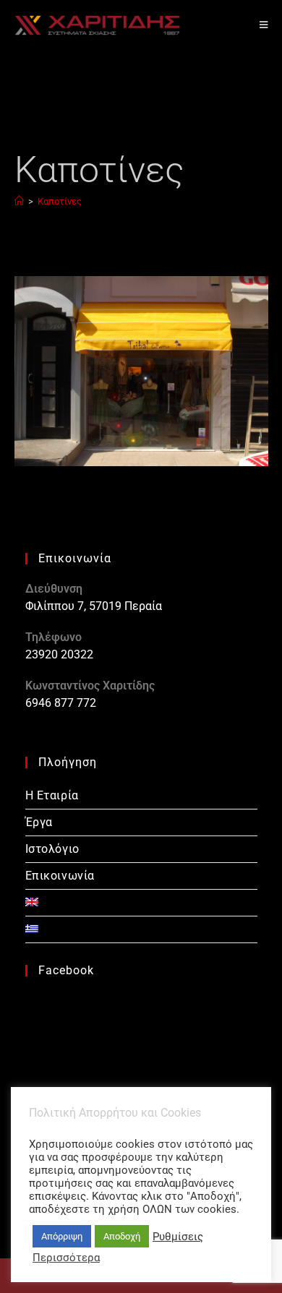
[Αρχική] (19, 201)
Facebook (66, 970)
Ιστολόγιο (52, 849)
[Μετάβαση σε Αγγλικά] (141, 903)
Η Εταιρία (52, 795)
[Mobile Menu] (264, 25)
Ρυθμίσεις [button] (178, 1236)
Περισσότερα (66, 1257)
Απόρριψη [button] (61, 1236)
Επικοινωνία (60, 875)
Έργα (39, 822)
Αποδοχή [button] (121, 1236)
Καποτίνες (60, 201)
